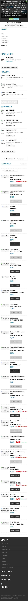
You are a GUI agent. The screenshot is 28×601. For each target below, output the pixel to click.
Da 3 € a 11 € (5, 36)
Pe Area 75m (13, 224)
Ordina (2, 170)
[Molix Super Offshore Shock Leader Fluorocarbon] (5, 423)
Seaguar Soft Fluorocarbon (17, 380)
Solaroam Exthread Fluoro (17, 395)
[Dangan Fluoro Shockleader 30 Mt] (5, 468)
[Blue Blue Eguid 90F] (3, 142)
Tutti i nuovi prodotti (8, 151)
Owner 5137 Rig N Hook (11, 84)
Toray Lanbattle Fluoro (16, 320)
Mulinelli (4, 552)
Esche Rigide (5, 555)
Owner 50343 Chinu (10, 75)
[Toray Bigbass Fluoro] (5, 305)
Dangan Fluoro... (14, 469)
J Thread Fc (13, 279)
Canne (3, 558)
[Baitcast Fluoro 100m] (5, 192)
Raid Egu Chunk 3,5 (10, 58)
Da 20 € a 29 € (5, 40)
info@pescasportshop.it (6, 598)
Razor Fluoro (13, 237)
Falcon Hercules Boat (12, 120)
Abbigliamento (6, 549)
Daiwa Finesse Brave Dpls (16, 335)
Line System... (13, 510)
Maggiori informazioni (10, 115)
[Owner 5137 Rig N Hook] (3, 85)
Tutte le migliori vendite (9, 102)
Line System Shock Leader (17, 524)
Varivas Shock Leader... (16, 455)
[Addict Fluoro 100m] (5, 176)
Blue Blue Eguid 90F (11, 140)
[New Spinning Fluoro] (5, 363)
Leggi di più (16, 19)
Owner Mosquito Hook (11, 92)
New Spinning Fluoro (15, 364)
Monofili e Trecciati (10, 158)
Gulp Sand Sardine (11, 130)
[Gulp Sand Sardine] (3, 132)
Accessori (4, 546)
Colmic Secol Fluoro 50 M (17, 292)
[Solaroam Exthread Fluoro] (5, 392)
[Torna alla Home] (2, 158)
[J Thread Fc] (5, 277)
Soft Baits (5, 543)
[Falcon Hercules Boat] (3, 122)
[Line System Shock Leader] (5, 523)
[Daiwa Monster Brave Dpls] (5, 348)
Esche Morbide (6, 564)
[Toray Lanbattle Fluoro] (5, 319)
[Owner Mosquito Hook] (3, 94)
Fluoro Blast (13, 208)
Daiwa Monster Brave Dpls (17, 351)
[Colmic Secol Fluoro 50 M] (5, 291)
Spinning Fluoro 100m (16, 251)
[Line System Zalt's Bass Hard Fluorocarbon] (5, 510)
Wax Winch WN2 (10, 110)
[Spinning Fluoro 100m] (5, 250)
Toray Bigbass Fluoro (15, 306)
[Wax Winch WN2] (3, 112)
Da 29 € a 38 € (5, 42)
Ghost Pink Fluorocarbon (17, 497)
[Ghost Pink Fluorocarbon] (5, 495)
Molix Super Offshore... (16, 424)
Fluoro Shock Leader (15, 440)
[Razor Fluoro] (5, 236)
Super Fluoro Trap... (15, 265)
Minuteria (4, 561)
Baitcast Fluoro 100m (16, 195)
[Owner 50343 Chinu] (3, 77)
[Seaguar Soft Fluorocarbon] (5, 377)
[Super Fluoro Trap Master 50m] (5, 264)
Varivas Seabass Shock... (16, 409)
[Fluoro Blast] (5, 207)
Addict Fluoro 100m (15, 179)
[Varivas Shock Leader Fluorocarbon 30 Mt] (5, 453)
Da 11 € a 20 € (5, 38)
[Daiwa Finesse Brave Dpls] (5, 332)
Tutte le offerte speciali (9, 67)
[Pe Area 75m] (5, 220)
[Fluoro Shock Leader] (5, 437)
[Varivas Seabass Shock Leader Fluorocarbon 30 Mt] (5, 409)
